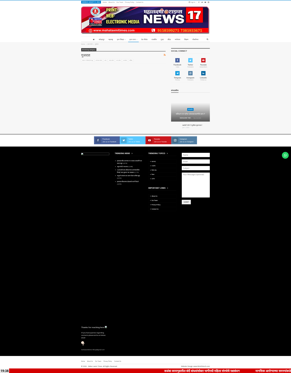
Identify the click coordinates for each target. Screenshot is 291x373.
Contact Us (139, 2)
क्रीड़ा (169, 39)
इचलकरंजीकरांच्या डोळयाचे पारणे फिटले (128, 181)
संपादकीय (190, 109)
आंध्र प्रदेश (111, 60)
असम (105, 60)
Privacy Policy (129, 2)
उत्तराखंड (125, 60)
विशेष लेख (154, 170)
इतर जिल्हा (120, 39)
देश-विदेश (144, 39)
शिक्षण (186, 39)
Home (105, 2)
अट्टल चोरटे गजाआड (122, 167)
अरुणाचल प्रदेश (98, 60)
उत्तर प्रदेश (118, 60)
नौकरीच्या (195, 39)
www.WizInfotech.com (201, 366)
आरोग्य (153, 179)
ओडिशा (130, 60)
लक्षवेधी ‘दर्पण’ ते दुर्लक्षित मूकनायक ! (192, 125)
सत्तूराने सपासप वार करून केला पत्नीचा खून (128, 176)
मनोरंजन (177, 39)
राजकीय (154, 39)
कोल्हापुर (101, 39)
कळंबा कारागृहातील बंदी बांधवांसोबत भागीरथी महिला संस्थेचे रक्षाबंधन (187, 371)
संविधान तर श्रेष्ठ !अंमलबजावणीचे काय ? (190, 114)
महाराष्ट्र (110, 39)
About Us (111, 2)
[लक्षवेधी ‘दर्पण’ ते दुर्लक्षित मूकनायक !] (176, 127)
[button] (285, 155)
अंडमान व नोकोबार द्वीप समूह (87, 60)
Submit (186, 202)
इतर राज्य (132, 39)
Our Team (119, 2)
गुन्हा (162, 39)
